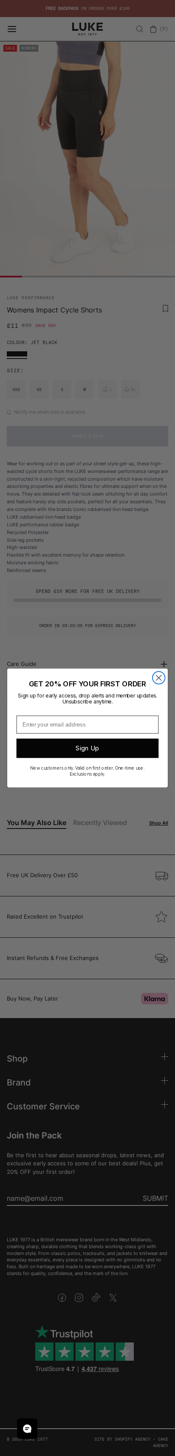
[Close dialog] (158, 677)
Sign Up (87, 748)
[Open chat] (27, 1428)
